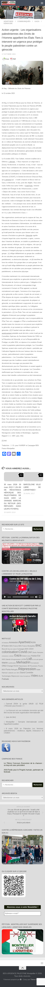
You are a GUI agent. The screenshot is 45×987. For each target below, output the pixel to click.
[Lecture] (5, 597)
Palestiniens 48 (24, 666)
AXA (33, 642)
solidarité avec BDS (13, 672)
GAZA (37, 21)
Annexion (13, 642)
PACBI (15, 666)
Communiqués (23, 21)
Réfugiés (14, 669)
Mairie (5, 662)
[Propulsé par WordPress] (20, 979)
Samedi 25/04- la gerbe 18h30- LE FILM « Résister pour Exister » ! (23, 705)
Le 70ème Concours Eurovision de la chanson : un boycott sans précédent (23, 764)
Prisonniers (34, 666)
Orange (10, 666)
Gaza (17, 655)
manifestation (12, 663)
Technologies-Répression (10, 676)
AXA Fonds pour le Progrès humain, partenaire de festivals (23, 771)
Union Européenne (25, 676)
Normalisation (35, 663)
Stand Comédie (26, 672)
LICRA (23, 659)
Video (34, 675)
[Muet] (36, 597)
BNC (39, 645)
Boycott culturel (12, 649)
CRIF (29, 652)
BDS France (13, 646)
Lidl (29, 659)
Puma (8, 669)
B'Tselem (5, 646)
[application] (22, 587)
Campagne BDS (22, 649)
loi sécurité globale (37, 659)
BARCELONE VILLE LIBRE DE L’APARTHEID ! (32, 487)
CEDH (31, 649)
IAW (3, 659)
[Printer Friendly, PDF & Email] (9, 59)
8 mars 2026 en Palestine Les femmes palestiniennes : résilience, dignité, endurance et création (23, 730)
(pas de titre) (11, 717)
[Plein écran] (40, 597)
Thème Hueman (36, 979)
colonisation (10, 652)
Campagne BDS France (12, 759)
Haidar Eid (35, 656)
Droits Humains (38, 652)
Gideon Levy (26, 656)
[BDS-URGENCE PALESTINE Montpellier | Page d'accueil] (11, 3)
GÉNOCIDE (8, 23)
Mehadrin (23, 662)
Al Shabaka (5, 642)
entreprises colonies (8, 656)
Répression (27, 669)
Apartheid (8, 21)
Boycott (4, 649)
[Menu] (42, 3)
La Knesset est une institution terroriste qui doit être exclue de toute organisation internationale (23, 711)
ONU (4, 666)
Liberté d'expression (13, 659)
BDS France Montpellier (26, 646)
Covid (22, 652)
